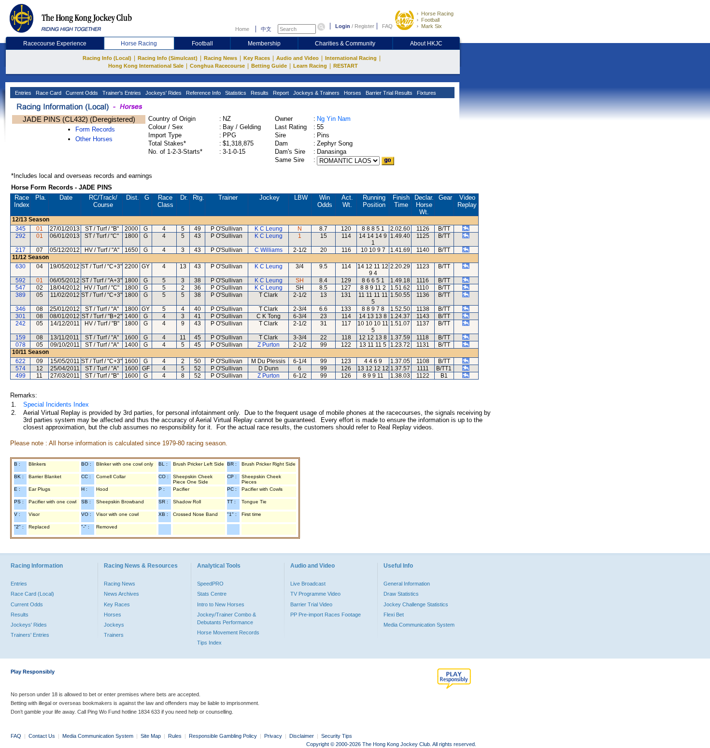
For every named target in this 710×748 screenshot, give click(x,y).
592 (20, 280)
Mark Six (431, 26)
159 (20, 337)
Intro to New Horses (220, 604)
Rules (175, 736)
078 (20, 344)
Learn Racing (310, 66)
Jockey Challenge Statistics (415, 604)
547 (20, 287)
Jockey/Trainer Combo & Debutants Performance (226, 618)
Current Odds (81, 93)
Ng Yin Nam (334, 118)
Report (280, 93)
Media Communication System (418, 625)
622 (20, 361)
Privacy (273, 736)
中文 (266, 29)
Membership (264, 43)
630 (20, 266)
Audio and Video (297, 58)
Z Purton (268, 344)
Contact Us (41, 736)
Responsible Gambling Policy (223, 736)
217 (20, 250)
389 (20, 295)
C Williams (269, 250)
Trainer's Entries (121, 93)
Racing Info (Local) (107, 58)
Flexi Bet (393, 614)
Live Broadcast (308, 584)
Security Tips (336, 736)
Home (242, 29)
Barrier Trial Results (388, 93)
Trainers (114, 635)
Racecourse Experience (54, 43)
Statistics (235, 93)
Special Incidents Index (56, 404)
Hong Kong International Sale (146, 66)
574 (20, 368)
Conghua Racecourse (217, 66)
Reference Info (203, 93)
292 (20, 236)
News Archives (121, 594)
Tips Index (209, 642)
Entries (22, 93)
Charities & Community (345, 43)
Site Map (151, 736)
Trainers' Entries (30, 635)
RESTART (345, 66)
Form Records (95, 129)
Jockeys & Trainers (316, 93)
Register (364, 26)
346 (20, 309)
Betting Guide (269, 66)
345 (20, 228)
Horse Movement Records (228, 632)
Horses (351, 93)
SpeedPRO (210, 584)
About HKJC (426, 43)
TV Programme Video (315, 594)
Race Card (47, 93)
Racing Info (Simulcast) (168, 58)
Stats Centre (212, 594)
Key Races (256, 58)
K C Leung (269, 228)
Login (342, 26)
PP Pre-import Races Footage (325, 614)
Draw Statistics (401, 594)
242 (20, 323)
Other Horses (94, 139)
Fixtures (425, 93)
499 (20, 375)
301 (20, 316)
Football (430, 20)
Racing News (220, 58)
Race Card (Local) (32, 594)
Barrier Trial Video (311, 604)
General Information (406, 584)
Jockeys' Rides (163, 93)
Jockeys (114, 625)
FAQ (387, 26)
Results (259, 93)
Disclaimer (301, 736)
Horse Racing (437, 13)
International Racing (351, 58)
